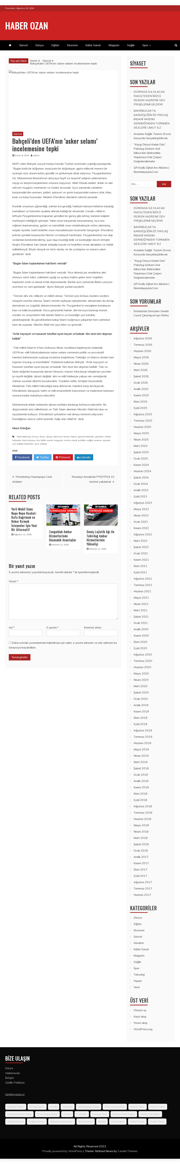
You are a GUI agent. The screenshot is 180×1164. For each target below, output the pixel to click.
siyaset (106, 440)
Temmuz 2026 (143, 344)
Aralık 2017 (141, 857)
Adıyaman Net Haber (61, 1121)
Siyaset (138, 63)
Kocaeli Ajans (37, 1106)
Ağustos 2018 (143, 806)
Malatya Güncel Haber (19, 1114)
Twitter (44, 457)
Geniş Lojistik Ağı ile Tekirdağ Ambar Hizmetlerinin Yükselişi (100, 537)
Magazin (113, 45)
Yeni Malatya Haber (88, 1106)
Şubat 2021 (141, 616)
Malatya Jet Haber (150, 1114)
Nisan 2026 (141, 363)
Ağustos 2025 (143, 414)
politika (82, 440)
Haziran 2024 (142, 471)
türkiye (43, 443)
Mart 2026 (140, 370)
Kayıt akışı (140, 1016)
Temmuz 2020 (143, 661)
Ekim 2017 (140, 869)
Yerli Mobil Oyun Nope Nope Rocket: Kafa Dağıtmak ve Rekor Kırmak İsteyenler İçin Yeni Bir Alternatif (24, 519)
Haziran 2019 (142, 743)
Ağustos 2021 (143, 578)
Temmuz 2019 (143, 736)
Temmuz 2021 (143, 585)
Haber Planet (137, 1121)
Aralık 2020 (141, 629)
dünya (49, 436)
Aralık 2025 (141, 389)
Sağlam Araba (37, 1121)
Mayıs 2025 (141, 433)
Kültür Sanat (93, 45)
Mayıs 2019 (141, 749)
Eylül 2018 (140, 800)
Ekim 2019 (140, 717)
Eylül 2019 (140, 724)
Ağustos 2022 (143, 534)
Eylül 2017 (140, 876)
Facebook (23, 457)
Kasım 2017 (141, 863)
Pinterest (64, 457)
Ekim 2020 (140, 642)
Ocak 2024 (141, 483)
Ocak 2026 (141, 382)
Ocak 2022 (141, 553)
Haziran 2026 (142, 351)
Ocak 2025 (141, 458)
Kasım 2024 (141, 465)
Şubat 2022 (141, 547)
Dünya (39, 45)
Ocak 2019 (141, 774)
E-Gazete (82, 1114)
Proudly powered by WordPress (62, 1151)
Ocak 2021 (141, 623)
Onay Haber (117, 1121)
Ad (11, 627)
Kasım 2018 (141, 787)
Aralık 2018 (141, 781)
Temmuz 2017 (143, 888)
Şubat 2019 (141, 768)
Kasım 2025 (141, 395)
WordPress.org (143, 1029)
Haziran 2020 (142, 667)
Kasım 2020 (141, 635)
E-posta (52, 627)
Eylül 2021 (140, 572)
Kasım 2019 (141, 711)
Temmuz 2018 (143, 812)
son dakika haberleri (22, 443)
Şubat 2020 (141, 692)
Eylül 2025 (140, 408)
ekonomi (57, 436)
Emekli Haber (137, 1106)
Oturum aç (140, 1010)
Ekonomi (72, 45)
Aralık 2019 (141, 705)
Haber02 (67, 1106)
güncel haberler (86, 436)
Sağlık (131, 45)
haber (108, 436)
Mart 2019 (140, 762)
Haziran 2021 (142, 591)
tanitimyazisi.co (15, 1094)
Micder (102, 1121)
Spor (145, 45)
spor (36, 443)
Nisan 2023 (141, 515)
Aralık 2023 (141, 490)
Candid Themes (127, 1151)
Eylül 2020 (140, 648)
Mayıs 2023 (141, 509)
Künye (9, 1068)
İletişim (9, 1078)
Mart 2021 (140, 610)
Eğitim (55, 45)
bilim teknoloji (24, 436)
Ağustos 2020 (143, 654)
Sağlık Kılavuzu (15, 1121)
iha (38, 440)
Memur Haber (157, 1106)
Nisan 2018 (141, 831)
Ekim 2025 (140, 401)
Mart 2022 (140, 540)
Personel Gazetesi (115, 1106)
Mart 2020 (140, 686)
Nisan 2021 (141, 604)
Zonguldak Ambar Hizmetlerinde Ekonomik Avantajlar (62, 535)
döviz (42, 436)
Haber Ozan (26, 25)
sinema (98, 440)
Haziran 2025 (142, 427)
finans (66, 436)
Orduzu (67, 1114)
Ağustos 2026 (143, 338)
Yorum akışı (140, 1023)
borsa (35, 436)
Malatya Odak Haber (124, 1114)
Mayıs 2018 (141, 825)
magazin (58, 440)
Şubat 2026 (141, 376)
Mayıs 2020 (141, 673)
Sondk (53, 1106)
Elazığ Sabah (86, 1121)
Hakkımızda (12, 1073)
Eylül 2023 (140, 496)
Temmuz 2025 (143, 420)
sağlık (90, 440)
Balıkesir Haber (15, 1106)
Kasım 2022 (141, 528)
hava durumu (29, 440)
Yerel (137, 987)
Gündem (139, 943)
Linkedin (85, 457)
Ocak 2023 (141, 521)
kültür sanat (47, 440)
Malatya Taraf (99, 1114)
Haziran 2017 (142, 894)
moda (67, 440)
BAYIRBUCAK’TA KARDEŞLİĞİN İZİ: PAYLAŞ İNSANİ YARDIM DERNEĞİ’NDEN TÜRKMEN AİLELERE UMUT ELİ (151, 119)
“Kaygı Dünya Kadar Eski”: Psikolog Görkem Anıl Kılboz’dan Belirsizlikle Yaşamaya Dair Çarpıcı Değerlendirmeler (150, 153)
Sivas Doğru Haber (47, 1114)
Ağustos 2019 (143, 730)
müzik (74, 440)
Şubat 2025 (141, 452)
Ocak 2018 (141, 850)
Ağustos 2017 (143, 882)
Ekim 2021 (140, 566)
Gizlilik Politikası (15, 1082)
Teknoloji (139, 974)
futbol (74, 436)
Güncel (23, 45)
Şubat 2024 (141, 477)
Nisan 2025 (141, 439)
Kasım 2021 (141, 559)
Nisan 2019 (141, 755)
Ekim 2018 (140, 793)
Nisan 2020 (141, 680)
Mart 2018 (140, 838)
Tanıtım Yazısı (157, 1121)
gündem (99, 436)
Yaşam (138, 981)
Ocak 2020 (141, 698)
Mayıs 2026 (141, 357)
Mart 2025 (140, 446)
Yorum (13, 581)
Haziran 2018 (142, 819)
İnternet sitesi (92, 627)
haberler (16, 440)
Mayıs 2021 (141, 597)
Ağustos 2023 (143, 502)
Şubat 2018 (141, 844)
